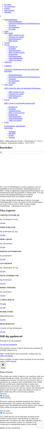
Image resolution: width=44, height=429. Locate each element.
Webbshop (7, 62)
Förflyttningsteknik (15, 56)
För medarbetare (9, 6)
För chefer (7, 4)
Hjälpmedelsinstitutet (16, 58)
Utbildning (21, 68)
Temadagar (12, 25)
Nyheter (7, 43)
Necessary (6, 396)
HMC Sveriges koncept (16, 52)
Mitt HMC (7, 12)
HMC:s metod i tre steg (16, 35)
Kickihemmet (13, 54)
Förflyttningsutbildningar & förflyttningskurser (24, 23)
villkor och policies (6, 356)
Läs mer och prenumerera (8, 344)
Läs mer (2, 223)
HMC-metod (8, 33)
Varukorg (12, 137)
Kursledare (12, 48)
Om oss (6, 45)
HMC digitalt (13, 41)
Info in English (9, 10)
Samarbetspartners (15, 50)
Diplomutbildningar (11, 19)
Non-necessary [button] (5, 411)
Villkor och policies (15, 60)
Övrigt (14, 125)
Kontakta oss (13, 47)
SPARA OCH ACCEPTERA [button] (10, 428)
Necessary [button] (3, 394)
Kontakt (7, 8)
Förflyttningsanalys (15, 39)
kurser (6, 31)
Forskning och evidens (16, 37)
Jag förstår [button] (27, 359)
